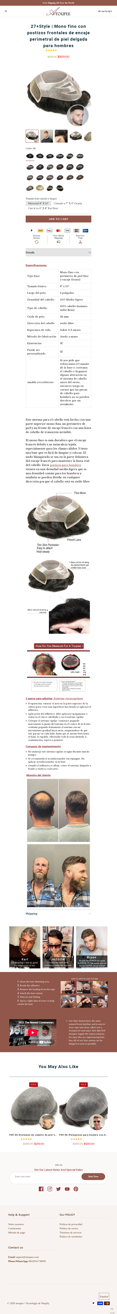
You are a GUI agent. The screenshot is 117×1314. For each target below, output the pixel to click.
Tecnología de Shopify (37, 1303)
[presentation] (104, 1106)
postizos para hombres (65, 465)
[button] (51, 50)
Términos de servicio (70, 1232)
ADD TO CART (58, 219)
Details (30, 252)
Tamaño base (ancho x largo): (41, 198)
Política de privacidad (71, 1224)
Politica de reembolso (71, 1236)
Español (104, 1296)
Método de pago (16, 1232)
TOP (112, 1309)
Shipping (31, 913)
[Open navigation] (12, 11)
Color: (30, 148)
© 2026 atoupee (15, 1303)
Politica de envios (69, 1228)
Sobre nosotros (16, 1224)
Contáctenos (14, 1228)
